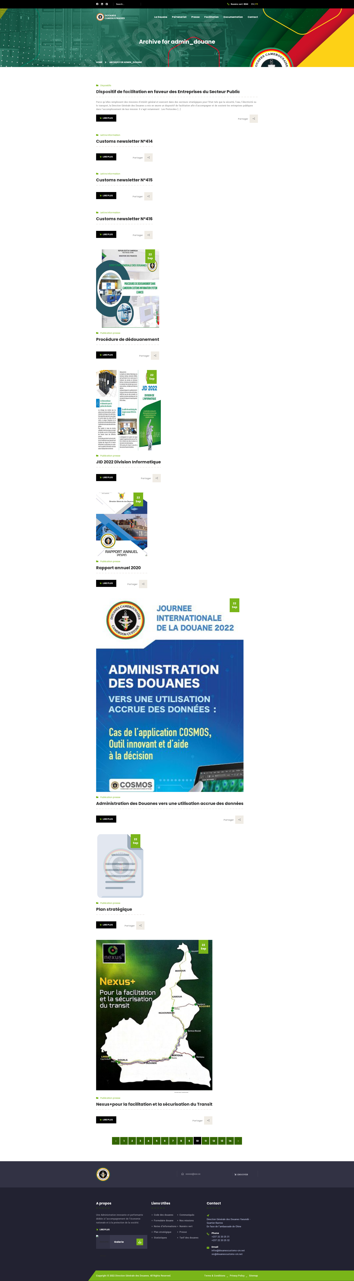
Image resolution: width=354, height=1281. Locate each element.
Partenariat (179, 17)
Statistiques (160, 1237)
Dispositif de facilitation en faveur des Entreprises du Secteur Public (168, 92)
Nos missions (186, 1220)
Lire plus (104, 1229)
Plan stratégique (114, 909)
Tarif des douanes (188, 1237)
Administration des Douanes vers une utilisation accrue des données (170, 803)
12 (214, 1141)
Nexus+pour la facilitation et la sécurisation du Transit (154, 1104)
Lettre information (110, 135)
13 (222, 1141)
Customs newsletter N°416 (124, 219)
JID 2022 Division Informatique (128, 462)
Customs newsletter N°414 (124, 141)
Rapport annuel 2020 (118, 568)
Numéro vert (185, 1226)
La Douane (160, 17)
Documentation (233, 17)
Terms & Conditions (214, 1275)
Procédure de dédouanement (127, 339)
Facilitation (211, 17)
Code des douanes (163, 1214)
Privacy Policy (237, 1275)
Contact (253, 17)
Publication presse (110, 333)
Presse (195, 17)
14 (230, 1141)
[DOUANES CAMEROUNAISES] (112, 17)
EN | (253, 4)
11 (206, 1141)
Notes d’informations (165, 1226)
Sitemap (253, 1275)
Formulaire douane (163, 1220)
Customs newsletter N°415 (124, 180)
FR (256, 4)
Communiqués (186, 1214)
